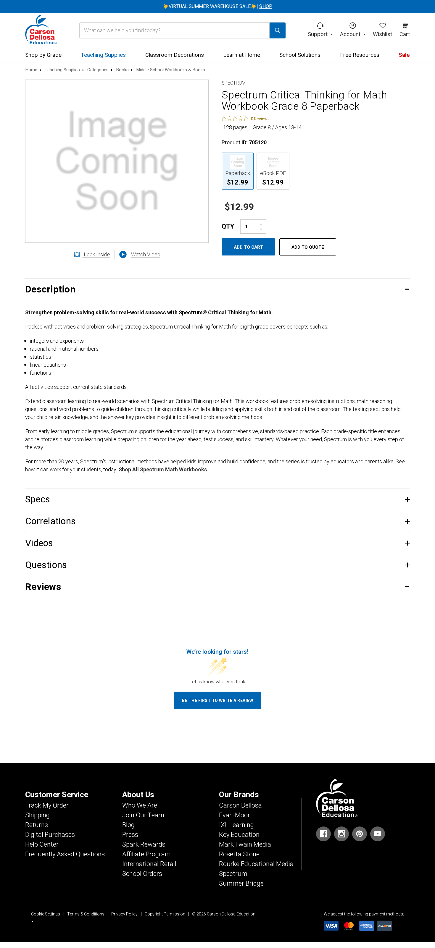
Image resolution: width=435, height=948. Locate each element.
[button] (217, 289)
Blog (128, 825)
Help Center (42, 844)
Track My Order (47, 805)
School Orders (142, 874)
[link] (246, 118)
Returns (36, 825)
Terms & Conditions (85, 914)
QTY (228, 226)
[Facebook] (323, 833)
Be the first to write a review (217, 701)
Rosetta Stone (239, 854)
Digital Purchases (50, 834)
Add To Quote (307, 247)
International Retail (149, 864)
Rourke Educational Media (256, 864)
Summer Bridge (241, 883)
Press (130, 834)
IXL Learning (236, 825)
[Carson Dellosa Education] (41, 30)
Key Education (239, 834)
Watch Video (145, 255)
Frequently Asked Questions (65, 854)
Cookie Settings (45, 914)
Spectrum (233, 874)
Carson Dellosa (240, 805)
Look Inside (96, 255)
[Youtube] (377, 833)
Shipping (37, 815)
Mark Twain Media (245, 844)
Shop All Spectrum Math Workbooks (163, 470)
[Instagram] (341, 833)
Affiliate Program (146, 854)
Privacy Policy (124, 914)
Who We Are (139, 805)
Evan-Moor (234, 815)
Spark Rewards (143, 844)
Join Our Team (143, 815)
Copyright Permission (165, 914)
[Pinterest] (359, 833)
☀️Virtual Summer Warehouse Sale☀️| (217, 6)
